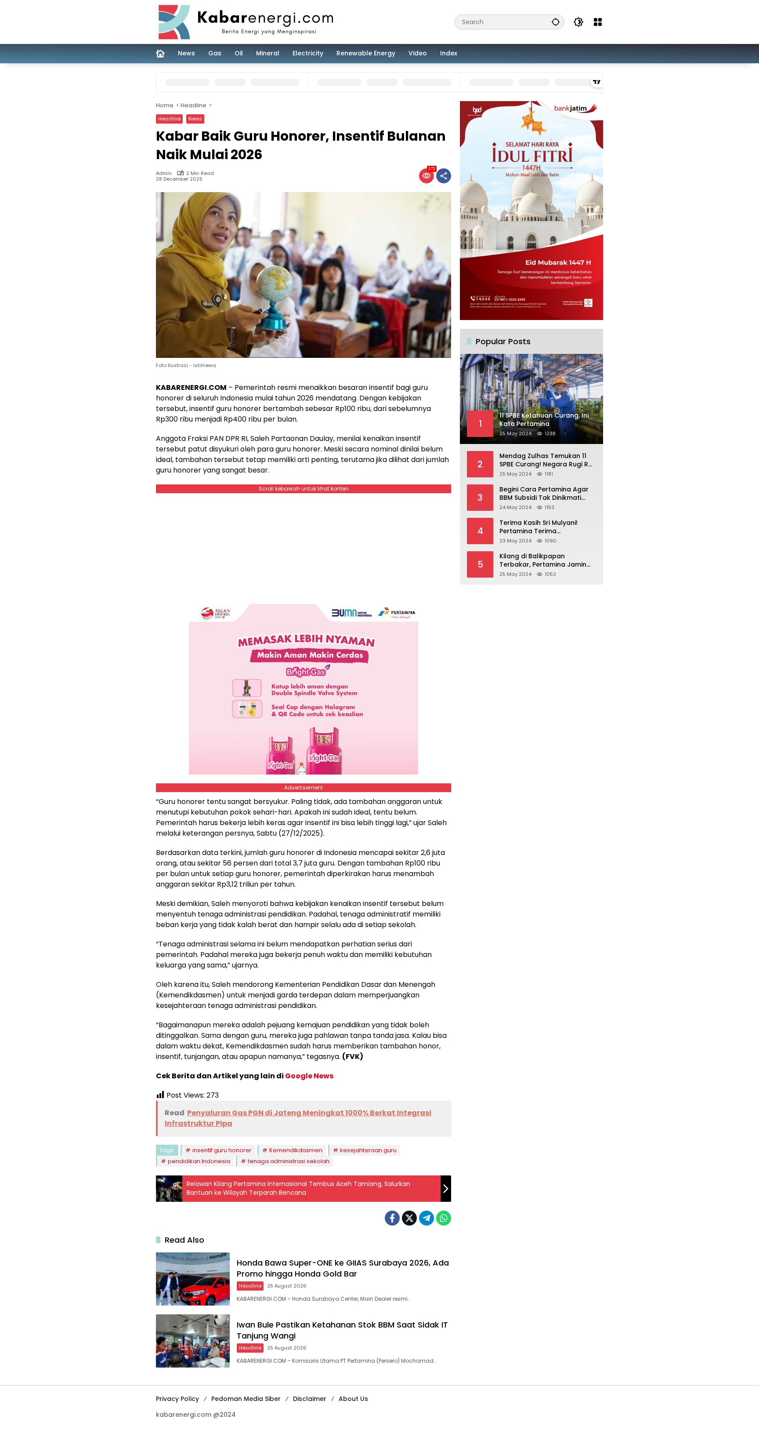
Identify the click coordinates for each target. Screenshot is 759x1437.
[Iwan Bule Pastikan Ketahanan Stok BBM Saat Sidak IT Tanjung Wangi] (193, 1341)
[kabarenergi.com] (249, 21)
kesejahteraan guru (368, 1150)
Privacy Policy (177, 1398)
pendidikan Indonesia (199, 1161)
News (195, 118)
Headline (169, 118)
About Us (353, 1398)
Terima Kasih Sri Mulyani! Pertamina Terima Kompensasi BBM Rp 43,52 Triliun (541, 526)
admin (164, 173)
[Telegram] (426, 1218)
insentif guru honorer (222, 1150)
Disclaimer (309, 1398)
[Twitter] (409, 1218)
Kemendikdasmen (295, 1150)
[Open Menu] (598, 22)
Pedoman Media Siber (246, 1398)
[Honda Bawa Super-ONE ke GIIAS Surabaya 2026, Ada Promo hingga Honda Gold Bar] (193, 1279)
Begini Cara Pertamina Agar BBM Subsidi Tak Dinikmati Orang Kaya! (544, 493)
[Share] (443, 175)
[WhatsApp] (443, 1218)
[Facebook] (392, 1218)
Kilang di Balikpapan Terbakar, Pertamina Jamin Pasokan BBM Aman (542, 560)
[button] (555, 22)
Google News (309, 1076)
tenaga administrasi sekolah (288, 1161)
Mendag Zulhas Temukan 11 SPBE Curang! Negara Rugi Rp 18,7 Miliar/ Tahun (546, 460)
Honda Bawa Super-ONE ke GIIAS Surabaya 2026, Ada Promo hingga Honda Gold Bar (343, 1268)
